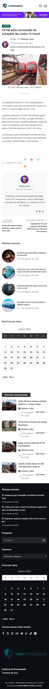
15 (44, 352)
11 (18, 352)
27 (31, 363)
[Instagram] (36, 211)
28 (37, 363)
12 (24, 352)
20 (31, 357)
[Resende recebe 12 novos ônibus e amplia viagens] (8, 305)
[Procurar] (40, 6)
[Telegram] (21, 633)
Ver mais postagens (24, 189)
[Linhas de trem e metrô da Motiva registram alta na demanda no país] (8, 272)
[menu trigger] (45, 6)
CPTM (6, 26)
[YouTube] (42, 211)
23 (5, 363)
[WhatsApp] (38, 159)
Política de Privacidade (14, 669)
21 (37, 357)
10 (11, 352)
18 (18, 357)
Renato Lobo (27, 39)
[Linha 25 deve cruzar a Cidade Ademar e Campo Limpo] (9, 405)
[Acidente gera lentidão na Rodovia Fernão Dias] (8, 256)
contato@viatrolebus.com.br (29, 686)
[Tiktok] (30, 633)
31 (11, 368)
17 (11, 357)
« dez (5, 377)
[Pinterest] (31, 159)
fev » (12, 377)
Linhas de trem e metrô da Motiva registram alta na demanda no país (32, 270)
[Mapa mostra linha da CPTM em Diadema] (9, 446)
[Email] (25, 166)
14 (37, 352)
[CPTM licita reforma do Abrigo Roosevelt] (9, 425)
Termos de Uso (10, 672)
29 (44, 363)
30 (5, 368)
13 (31, 352)
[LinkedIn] (39, 211)
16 (5, 357)
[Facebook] (25, 159)
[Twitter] (8, 633)
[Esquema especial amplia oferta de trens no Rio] (8, 289)
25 (18, 363)
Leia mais (40, 412)
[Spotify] (35, 633)
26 (24, 363)
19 (24, 357)
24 (11, 363)
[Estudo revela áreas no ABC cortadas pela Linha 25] (9, 467)
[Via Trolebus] (24, 653)
